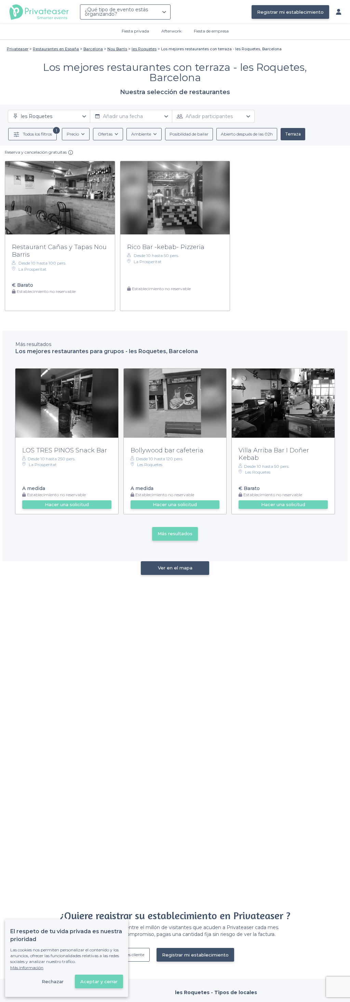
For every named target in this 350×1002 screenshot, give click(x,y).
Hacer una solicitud (67, 504)
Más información (26, 967)
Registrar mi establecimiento (290, 12)
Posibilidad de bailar (189, 134)
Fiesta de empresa (211, 31)
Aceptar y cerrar (99, 981)
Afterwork (171, 31)
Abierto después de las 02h (247, 134)
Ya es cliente (132, 954)
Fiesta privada (135, 31)
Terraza (293, 134)
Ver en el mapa (175, 567)
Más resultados (175, 533)
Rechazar (53, 981)
